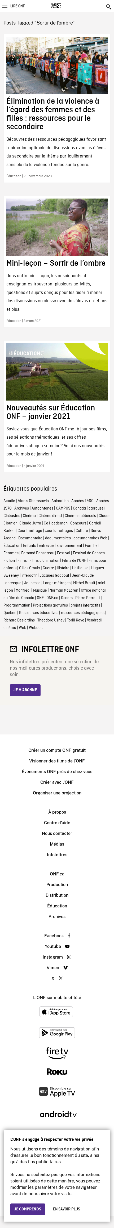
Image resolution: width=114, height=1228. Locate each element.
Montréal (23, 590)
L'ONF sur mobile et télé (57, 997)
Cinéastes (11, 516)
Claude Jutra (30, 523)
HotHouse (80, 568)
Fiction (9, 560)
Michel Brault (84, 583)
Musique (40, 590)
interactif (29, 575)
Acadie (9, 501)
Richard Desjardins (19, 620)
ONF (40, 598)
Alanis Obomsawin (33, 501)
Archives (21, 508)
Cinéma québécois (80, 516)
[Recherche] (109, 7)
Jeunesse (32, 583)
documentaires (58, 538)
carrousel (97, 508)
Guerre (48, 568)
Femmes (11, 553)
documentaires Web (90, 538)
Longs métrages (57, 583)
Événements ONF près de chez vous (57, 771)
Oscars (67, 598)
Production (57, 884)
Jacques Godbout (54, 575)
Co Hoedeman (56, 523)
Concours (78, 523)
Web (22, 628)
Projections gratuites (50, 605)
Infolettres (57, 854)
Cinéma (29, 516)
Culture (82, 531)
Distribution (57, 895)
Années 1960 (82, 501)
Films (22, 560)
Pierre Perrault (87, 598)
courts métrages (59, 531)
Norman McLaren (64, 590)
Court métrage (29, 531)
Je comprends (27, 1209)
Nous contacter (57, 833)
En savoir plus (66, 1209)
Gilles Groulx (29, 568)
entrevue (46, 545)
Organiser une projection (57, 792)
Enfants (29, 545)
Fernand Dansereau (37, 553)
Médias (57, 844)
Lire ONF (17, 6)
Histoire (63, 568)
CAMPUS (63, 508)
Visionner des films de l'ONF (57, 761)
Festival (63, 553)
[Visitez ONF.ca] (66, 5)
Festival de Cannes (89, 553)
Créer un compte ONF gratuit (57, 750)
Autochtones (42, 508)
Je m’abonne (25, 690)
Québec (9, 613)
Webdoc (36, 628)
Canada (79, 508)
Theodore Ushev (50, 620)
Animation (60, 501)
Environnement (69, 545)
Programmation (16, 605)
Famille (91, 545)
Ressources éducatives (38, 613)
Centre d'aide (57, 822)
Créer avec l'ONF (57, 782)
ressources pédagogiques (82, 613)
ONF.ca (52, 598)
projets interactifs (85, 605)
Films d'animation (44, 560)
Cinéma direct (50, 516)
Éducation (11, 545)
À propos (57, 812)
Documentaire (30, 538)
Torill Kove (75, 620)
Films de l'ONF (74, 560)
